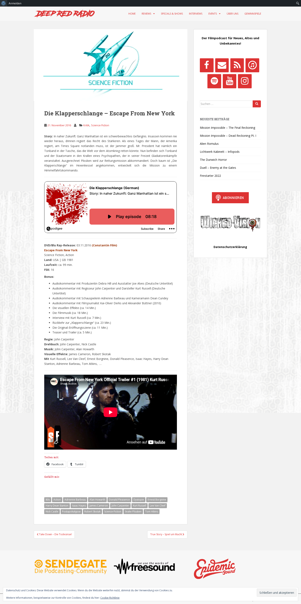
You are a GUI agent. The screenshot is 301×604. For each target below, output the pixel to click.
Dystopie (139, 499)
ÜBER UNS (232, 13)
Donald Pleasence (119, 499)
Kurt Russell (139, 505)
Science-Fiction (112, 511)
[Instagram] (244, 81)
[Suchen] (257, 103)
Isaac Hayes (79, 505)
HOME (132, 13)
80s (48, 499)
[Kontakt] (222, 65)
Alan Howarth (97, 499)
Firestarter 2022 (210, 176)
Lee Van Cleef (157, 505)
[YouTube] (229, 81)
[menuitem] (3, 3)
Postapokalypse (71, 511)
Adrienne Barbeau (75, 499)
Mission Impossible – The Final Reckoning (227, 128)
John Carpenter (120, 505)
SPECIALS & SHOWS (172, 13)
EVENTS (212, 13)
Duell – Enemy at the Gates (218, 168)
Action (57, 499)
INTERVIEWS (195, 13)
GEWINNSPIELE (252, 13)
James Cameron (98, 505)
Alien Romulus (209, 144)
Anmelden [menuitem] (15, 3)
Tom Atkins (151, 511)
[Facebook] (206, 65)
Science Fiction (100, 125)
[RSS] (237, 65)
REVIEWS (146, 13)
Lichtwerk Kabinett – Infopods (220, 152)
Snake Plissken (133, 511)
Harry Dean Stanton (57, 505)
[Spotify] (214, 81)
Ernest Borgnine (157, 499)
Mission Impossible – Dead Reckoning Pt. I (228, 136)
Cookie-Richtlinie (110, 597)
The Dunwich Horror (213, 160)
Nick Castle (52, 511)
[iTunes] (252, 65)
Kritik (86, 125)
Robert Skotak (92, 511)
